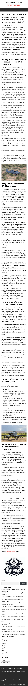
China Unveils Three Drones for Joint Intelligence (13, 626)
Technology (4, 652)
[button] (26, 10)
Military (3, 647)
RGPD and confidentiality (16, 668)
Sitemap (10, 676)
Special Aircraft (11, 551)
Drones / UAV (4, 643)
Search (3, 580)
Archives (3, 660)
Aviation (3, 642)
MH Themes (22, 684)
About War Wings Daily (6, 671)
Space (2, 650)
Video (2, 653)
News (2, 648)
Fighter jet (3, 645)
